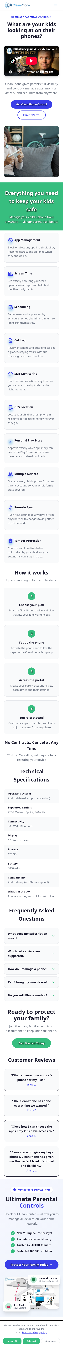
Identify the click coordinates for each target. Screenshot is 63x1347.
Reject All (31, 1341)
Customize (50, 1341)
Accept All (12, 1341)
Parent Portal (31, 115)
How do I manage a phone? (27, 969)
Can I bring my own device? (27, 982)
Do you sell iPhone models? (27, 995)
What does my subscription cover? (27, 936)
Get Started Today (32, 1043)
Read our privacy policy (34, 1332)
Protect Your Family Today (29, 1265)
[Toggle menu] (55, 5)
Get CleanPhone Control (31, 104)
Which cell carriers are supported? (24, 953)
